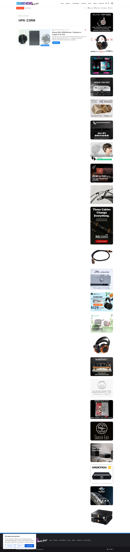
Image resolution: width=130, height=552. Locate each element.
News (62, 3)
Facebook (97, 8)
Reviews (68, 3)
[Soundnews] (27, 3)
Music (89, 3)
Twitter (111, 8)
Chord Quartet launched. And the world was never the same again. (40, 8)
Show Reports (76, 3)
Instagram (104, 8)
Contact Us (101, 3)
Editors (95, 3)
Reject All (19, 545)
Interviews (83, 3)
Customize (9, 545)
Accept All (29, 545)
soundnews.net (39, 549)
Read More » (56, 42)
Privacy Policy (87, 540)
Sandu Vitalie (56, 29)
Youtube (91, 8)
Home (21, 16)
